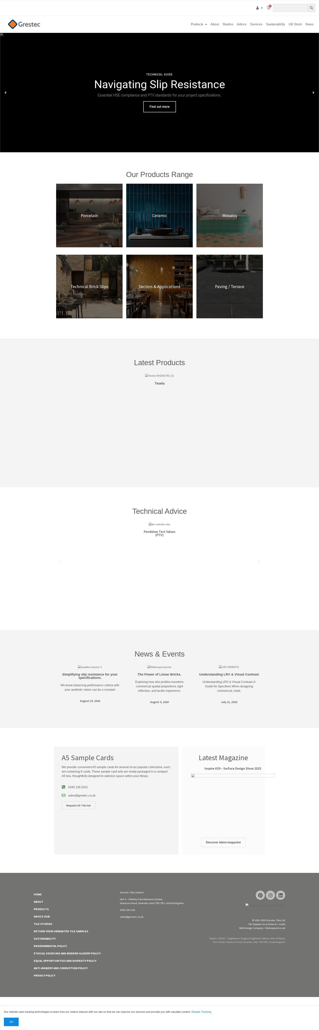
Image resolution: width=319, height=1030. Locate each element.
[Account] (259, 7)
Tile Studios (43, 924)
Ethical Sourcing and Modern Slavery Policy (67, 953)
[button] (159, 92)
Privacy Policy (44, 975)
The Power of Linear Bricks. (159, 674)
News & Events (160, 654)
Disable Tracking (201, 1011)
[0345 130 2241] (63, 787)
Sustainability (275, 24)
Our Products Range (159, 174)
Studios (228, 24)
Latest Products (159, 363)
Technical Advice (159, 511)
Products (197, 24)
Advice (241, 24)
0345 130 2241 (78, 787)
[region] (159, 92)
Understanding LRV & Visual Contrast (229, 674)
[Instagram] (270, 895)
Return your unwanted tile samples (61, 931)
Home (38, 894)
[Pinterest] (260, 895)
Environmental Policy (50, 946)
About (215, 24)
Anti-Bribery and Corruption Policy (61, 968)
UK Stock (295, 24)
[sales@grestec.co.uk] (63, 795)
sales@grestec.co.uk (81, 795)
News (309, 24)
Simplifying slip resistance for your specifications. (90, 676)
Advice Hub (42, 916)
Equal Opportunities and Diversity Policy (65, 961)
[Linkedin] (280, 895)
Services (256, 24)
